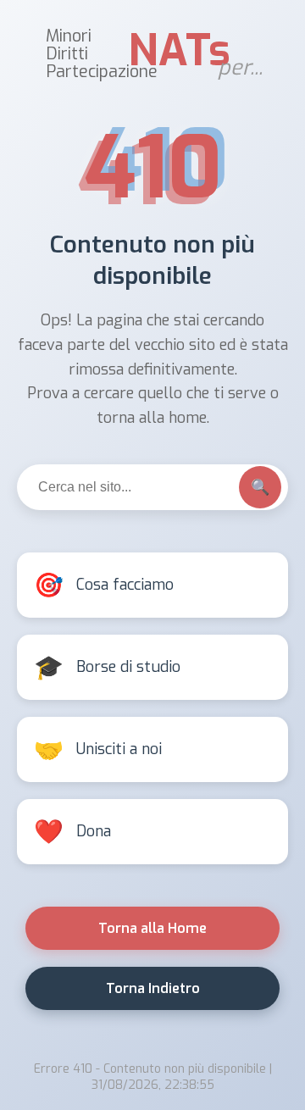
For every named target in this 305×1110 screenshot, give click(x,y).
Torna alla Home (152, 928)
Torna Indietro (153, 988)
